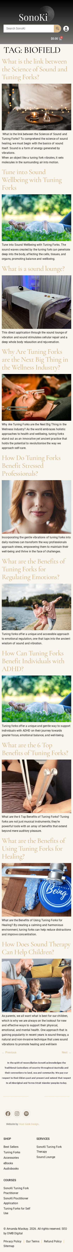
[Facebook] (8, 1113)
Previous (9, 1052)
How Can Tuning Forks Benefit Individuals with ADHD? (33, 661)
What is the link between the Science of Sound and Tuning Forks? (34, 69)
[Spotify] (26, 1113)
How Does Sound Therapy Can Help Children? (36, 948)
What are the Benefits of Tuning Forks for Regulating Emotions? (33, 569)
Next (66, 1052)
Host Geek (24, 1124)
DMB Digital (15, 1233)
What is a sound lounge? (33, 268)
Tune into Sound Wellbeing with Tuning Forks (32, 180)
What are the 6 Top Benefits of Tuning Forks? (35, 749)
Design (35, 1124)
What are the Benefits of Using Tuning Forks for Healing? (33, 848)
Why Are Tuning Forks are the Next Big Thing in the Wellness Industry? (35, 359)
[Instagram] (17, 1113)
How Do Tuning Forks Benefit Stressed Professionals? (31, 465)
